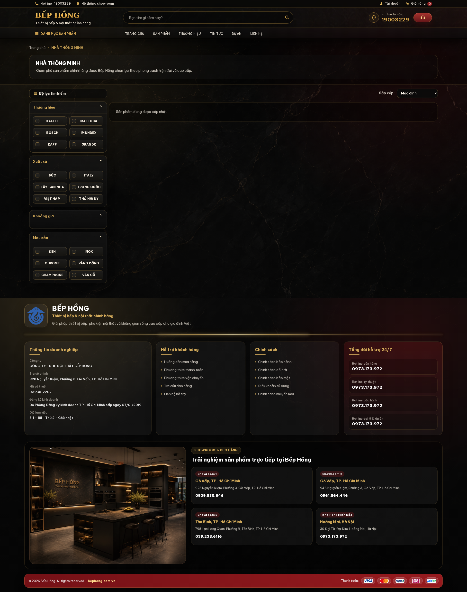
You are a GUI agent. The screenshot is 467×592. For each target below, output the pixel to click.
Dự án (237, 34)
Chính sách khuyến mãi (276, 394)
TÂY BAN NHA (50, 187)
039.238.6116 (208, 536)
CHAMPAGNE (49, 275)
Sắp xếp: (387, 93)
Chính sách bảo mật (274, 378)
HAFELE (47, 121)
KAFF (46, 144)
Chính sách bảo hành (275, 362)
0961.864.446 (334, 495)
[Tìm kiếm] (287, 17)
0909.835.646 (209, 495)
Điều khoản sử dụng (273, 386)
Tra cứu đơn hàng (178, 386)
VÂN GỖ (84, 275)
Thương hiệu (190, 34)
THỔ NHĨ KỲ (86, 199)
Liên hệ (256, 34)
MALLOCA (85, 121)
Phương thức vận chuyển (184, 378)
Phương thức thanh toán (183, 370)
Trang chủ (134, 34)
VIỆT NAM (48, 199)
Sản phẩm (161, 34)
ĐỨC (46, 175)
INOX (83, 251)
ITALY (83, 175)
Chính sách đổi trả (272, 370)
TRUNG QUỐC (86, 187)
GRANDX (84, 144)
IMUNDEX (85, 133)
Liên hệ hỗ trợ (175, 394)
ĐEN (46, 251)
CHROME (48, 263)
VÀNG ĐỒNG (86, 263)
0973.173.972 (333, 536)
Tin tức (216, 34)
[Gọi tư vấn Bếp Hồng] (422, 17)
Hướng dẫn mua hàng (181, 362)
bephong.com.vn (101, 581)
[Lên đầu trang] (458, 583)
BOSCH (47, 133)
